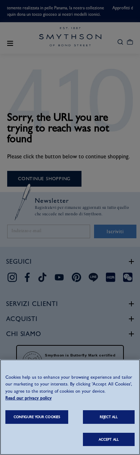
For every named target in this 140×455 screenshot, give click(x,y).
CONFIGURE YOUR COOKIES (37, 417)
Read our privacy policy (28, 398)
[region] (70, 407)
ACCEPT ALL (109, 439)
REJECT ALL (109, 417)
